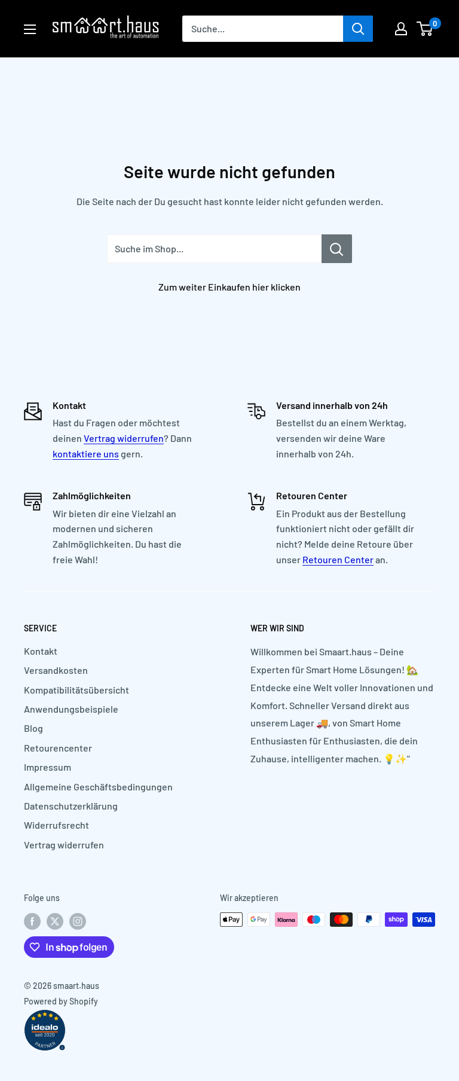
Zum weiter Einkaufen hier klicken (229, 286)
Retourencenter (58, 747)
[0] (425, 29)
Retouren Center (338, 559)
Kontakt (40, 650)
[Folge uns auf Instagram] (77, 920)
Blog (33, 728)
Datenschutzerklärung (71, 805)
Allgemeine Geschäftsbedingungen (98, 786)
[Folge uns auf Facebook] (32, 920)
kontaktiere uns (86, 453)
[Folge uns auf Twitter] (55, 920)
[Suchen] (358, 29)
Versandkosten (56, 670)
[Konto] (401, 28)
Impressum (47, 766)
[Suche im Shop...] (337, 248)
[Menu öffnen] (30, 29)
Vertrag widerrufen (124, 438)
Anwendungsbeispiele (71, 708)
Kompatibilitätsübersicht (76, 689)
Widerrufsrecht (56, 824)
